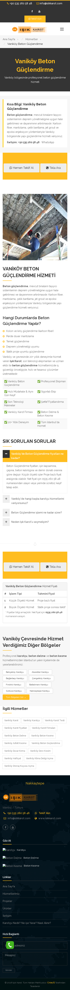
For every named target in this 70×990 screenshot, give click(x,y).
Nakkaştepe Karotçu (40, 691)
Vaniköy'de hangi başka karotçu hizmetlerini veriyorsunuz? (37, 500)
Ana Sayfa (9, 886)
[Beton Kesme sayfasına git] (12, 866)
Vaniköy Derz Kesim (40, 751)
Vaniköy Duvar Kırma (14, 751)
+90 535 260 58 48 (20, 3)
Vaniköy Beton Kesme (42, 735)
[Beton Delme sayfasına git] (12, 858)
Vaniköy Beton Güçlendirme (46, 743)
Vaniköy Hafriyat (12, 758)
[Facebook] (32, 11)
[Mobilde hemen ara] (10, 944)
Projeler (7, 901)
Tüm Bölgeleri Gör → (16, 697)
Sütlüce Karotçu (14, 691)
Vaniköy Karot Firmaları (43, 728)
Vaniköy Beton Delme (15, 735)
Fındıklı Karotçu (13, 684)
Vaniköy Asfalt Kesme (15, 743)
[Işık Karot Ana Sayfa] (30, 30)
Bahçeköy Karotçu (15, 672)
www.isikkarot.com (49, 818)
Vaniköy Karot (11, 720)
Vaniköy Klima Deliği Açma (39, 758)
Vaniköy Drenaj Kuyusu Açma (19, 766)
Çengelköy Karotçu (41, 678)
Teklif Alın (36, 18)
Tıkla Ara (55, 168)
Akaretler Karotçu (40, 672)
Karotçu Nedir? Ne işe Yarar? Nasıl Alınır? (27, 923)
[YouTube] (39, 11)
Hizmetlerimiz (11, 893)
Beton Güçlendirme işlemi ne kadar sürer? (36, 512)
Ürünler (7, 908)
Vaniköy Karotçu (31, 720)
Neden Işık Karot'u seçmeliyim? (30, 521)
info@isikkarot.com (50, 3)
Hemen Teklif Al (23, 168)
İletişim (7, 915)
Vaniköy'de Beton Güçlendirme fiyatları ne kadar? (37, 456)
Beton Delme (31, 857)
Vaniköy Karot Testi (55, 720)
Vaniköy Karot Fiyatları (15, 728)
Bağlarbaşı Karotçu (15, 678)
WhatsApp (47, 142)
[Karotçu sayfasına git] (9, 850)
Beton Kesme (31, 865)
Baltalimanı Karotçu (38, 684)
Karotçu (21, 850)
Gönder (8, 970)
